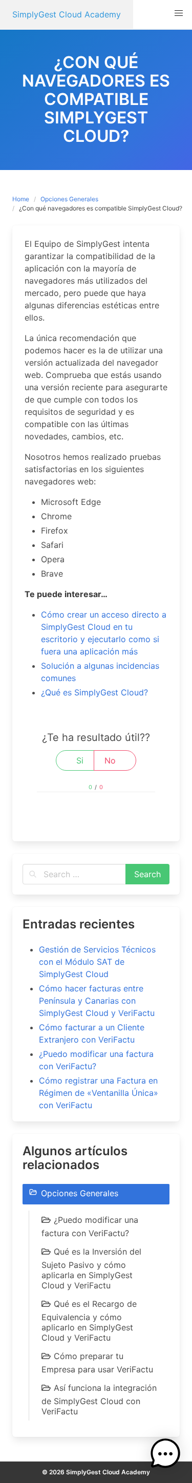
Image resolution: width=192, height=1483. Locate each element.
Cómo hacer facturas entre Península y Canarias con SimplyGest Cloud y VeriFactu (97, 1000)
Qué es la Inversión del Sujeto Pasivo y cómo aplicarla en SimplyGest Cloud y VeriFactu (91, 1268)
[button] (178, 13)
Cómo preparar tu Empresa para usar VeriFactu (97, 1362)
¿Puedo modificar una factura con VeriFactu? (89, 1226)
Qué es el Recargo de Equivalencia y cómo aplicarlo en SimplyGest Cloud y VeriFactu (89, 1321)
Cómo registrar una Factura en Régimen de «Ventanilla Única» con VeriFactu (98, 1092)
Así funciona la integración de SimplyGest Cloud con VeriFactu (99, 1399)
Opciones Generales (69, 199)
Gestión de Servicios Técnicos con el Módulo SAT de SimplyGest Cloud (97, 961)
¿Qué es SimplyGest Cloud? (94, 692)
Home (20, 199)
